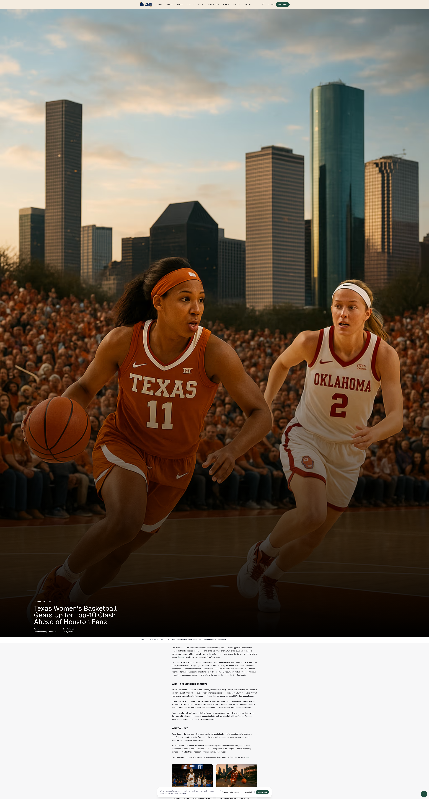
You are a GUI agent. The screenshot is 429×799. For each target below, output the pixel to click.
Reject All (248, 792)
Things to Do (212, 4)
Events (180, 4)
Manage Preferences (230, 792)
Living (235, 4)
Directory (247, 4)
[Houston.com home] (145, 4)
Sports (200, 4)
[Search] (263, 4)
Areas (225, 4)
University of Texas (156, 640)
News (160, 4)
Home (143, 640)
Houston (181, 657)
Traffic (189, 4)
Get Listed (282, 4)
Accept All (262, 792)
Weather (170, 4)
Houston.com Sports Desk (45, 632)
